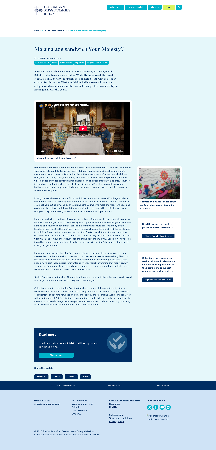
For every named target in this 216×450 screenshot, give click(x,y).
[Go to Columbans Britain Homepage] (58, 7)
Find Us (113, 407)
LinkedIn (71, 377)
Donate (169, 7)
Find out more (56, 355)
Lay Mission (79, 63)
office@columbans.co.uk (47, 404)
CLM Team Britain (54, 31)
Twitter (57, 377)
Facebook (41, 377)
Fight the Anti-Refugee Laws (158, 280)
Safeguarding (116, 415)
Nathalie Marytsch (54, 58)
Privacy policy (116, 422)
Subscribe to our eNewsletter (62, 386)
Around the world (66, 63)
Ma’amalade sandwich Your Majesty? (87, 31)
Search (179, 7)
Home (37, 31)
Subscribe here (114, 386)
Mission (54, 63)
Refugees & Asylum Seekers (97, 63)
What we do (115, 7)
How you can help (136, 7)
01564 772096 (42, 401)
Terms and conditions (120, 418)
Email (85, 377)
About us (155, 7)
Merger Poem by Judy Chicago (158, 236)
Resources (114, 404)
